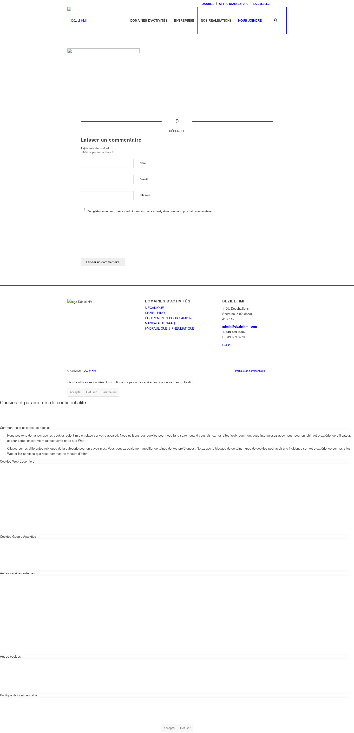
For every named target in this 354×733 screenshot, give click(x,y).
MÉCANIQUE (154, 307)
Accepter (75, 392)
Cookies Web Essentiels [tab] (17, 461)
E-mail (145, 179)
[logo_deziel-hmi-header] (77, 20)
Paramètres (109, 392)
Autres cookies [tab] (10, 656)
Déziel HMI (90, 370)
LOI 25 (226, 344)
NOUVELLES (261, 4)
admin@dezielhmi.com (239, 326)
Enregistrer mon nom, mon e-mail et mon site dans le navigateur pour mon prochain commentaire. (149, 211)
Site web (145, 195)
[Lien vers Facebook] (275, 3)
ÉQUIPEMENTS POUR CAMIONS (169, 318)
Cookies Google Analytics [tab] (18, 536)
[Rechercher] (276, 20)
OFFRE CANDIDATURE (233, 4)
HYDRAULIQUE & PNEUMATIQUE (169, 328)
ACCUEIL (208, 4)
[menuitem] (208, 3)
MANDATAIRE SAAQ (160, 323)
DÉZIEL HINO (155, 312)
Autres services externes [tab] (17, 573)
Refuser (91, 392)
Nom (144, 162)
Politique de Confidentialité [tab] (18, 695)
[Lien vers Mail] (283, 3)
